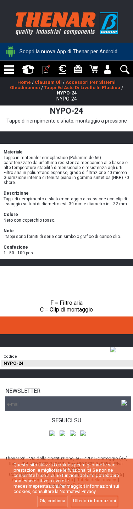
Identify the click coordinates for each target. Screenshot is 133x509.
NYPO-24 (67, 93)
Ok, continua (52, 500)
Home (24, 82)
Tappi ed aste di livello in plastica (82, 87)
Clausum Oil (48, 82)
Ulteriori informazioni (94, 500)
